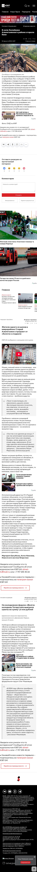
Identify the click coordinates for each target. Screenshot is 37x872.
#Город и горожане (30, 319)
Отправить (18, 195)
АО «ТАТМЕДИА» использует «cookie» (14, 827)
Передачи (26, 12)
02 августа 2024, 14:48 (30, 599)
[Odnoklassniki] (15, 791)
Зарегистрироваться (27, 200)
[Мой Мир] (21, 144)
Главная (5, 12)
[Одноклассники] (12, 144)
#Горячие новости (29, 26)
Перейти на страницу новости (14, 588)
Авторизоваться (9, 200)
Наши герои (15, 12)
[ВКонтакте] (3, 144)
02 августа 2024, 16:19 (8, 41)
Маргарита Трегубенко (6, 319)
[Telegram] (8, 144)
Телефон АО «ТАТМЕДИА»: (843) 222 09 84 (15, 853)
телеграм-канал (8, 137)
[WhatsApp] (17, 144)
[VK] (4, 791)
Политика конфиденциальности (12, 833)
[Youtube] (10, 791)
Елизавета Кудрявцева (9, 26)
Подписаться (25, 862)
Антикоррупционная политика (12, 850)
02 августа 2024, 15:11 (31, 321)
